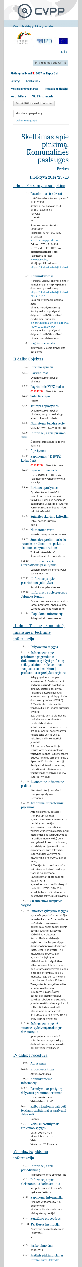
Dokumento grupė (26, 120)
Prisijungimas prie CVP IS (50, 62)
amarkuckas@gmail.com (45, 240)
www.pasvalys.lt (40, 259)
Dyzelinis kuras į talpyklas (45, 1260)
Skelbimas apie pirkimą (29, 113)
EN (61, 52)
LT (67, 52)
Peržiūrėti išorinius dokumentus (34, 103)
